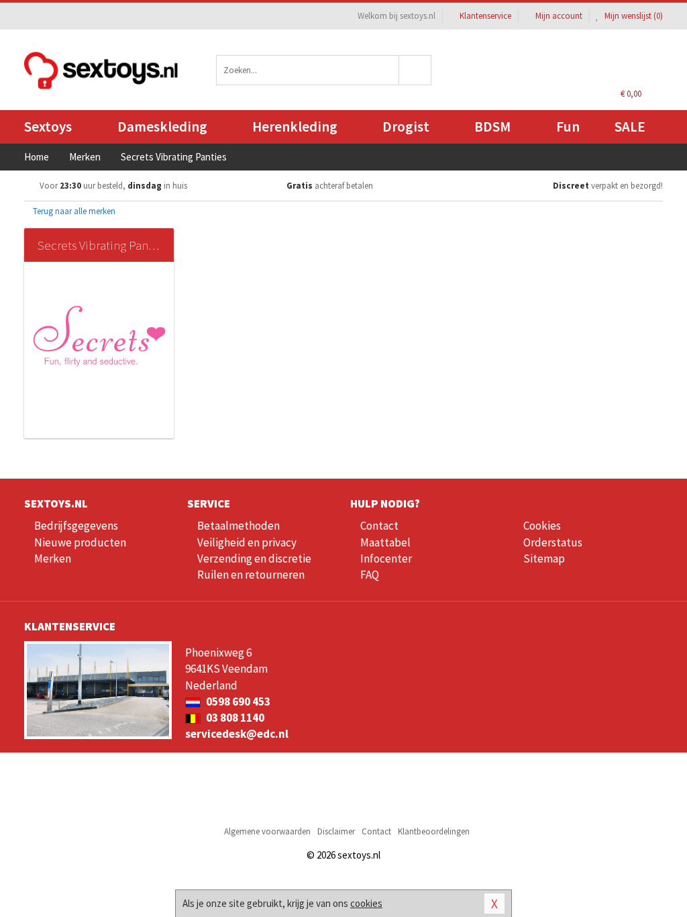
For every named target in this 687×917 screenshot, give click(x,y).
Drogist (405, 126)
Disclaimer (336, 831)
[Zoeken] (415, 70)
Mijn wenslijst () (632, 15)
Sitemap (544, 558)
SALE (630, 126)
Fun (568, 126)
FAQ (369, 574)
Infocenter (386, 558)
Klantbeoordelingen (434, 831)
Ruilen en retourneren (251, 574)
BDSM (492, 126)
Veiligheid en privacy (247, 542)
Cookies (542, 525)
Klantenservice (485, 15)
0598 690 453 (237, 701)
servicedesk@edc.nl (236, 733)
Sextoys (48, 126)
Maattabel (385, 542)
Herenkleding (294, 126)
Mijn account (558, 15)
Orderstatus (552, 542)
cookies (366, 903)
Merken (52, 558)
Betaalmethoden (238, 525)
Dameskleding (162, 126)
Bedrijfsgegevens (76, 525)
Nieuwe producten (80, 542)
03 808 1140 (234, 717)
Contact (379, 525)
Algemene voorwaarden (267, 831)
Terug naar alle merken (73, 211)
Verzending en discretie (254, 558)
